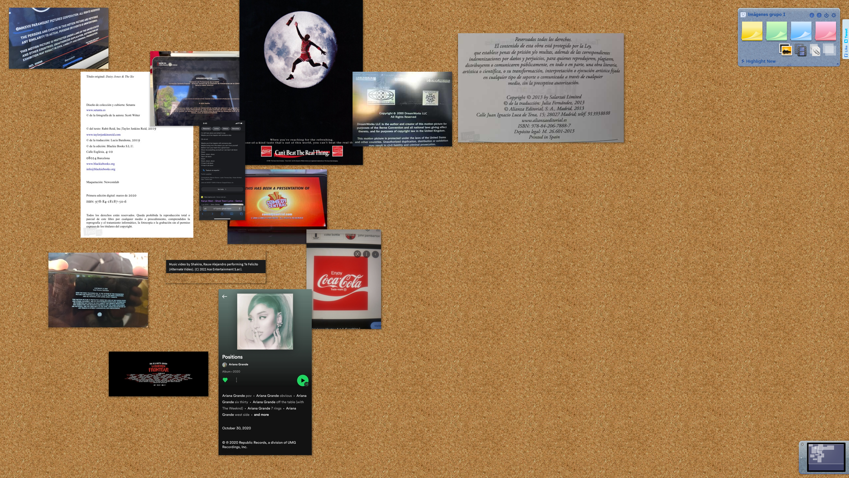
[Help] (819, 15)
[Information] (812, 15)
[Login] (826, 15)
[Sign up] (833, 15)
